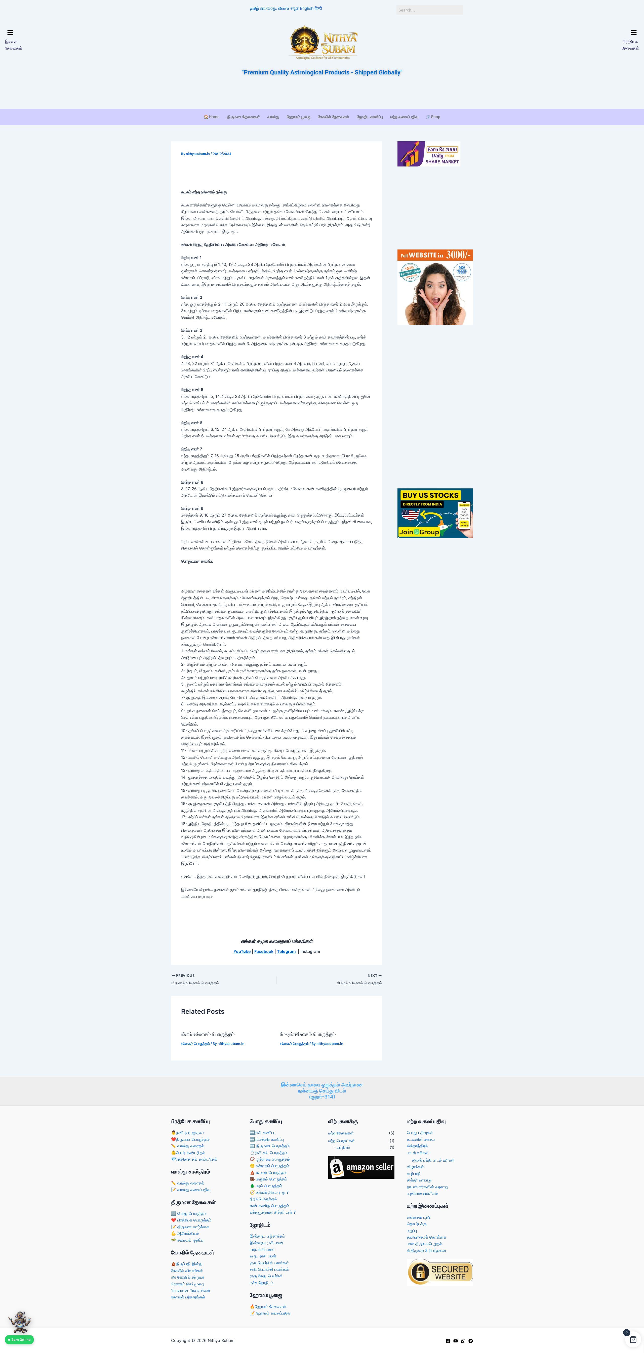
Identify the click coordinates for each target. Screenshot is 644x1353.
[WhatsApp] (463, 1341)
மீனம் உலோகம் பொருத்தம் (208, 1034)
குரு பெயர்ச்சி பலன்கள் (269, 1262)
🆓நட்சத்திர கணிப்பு (267, 1139)
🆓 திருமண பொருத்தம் (270, 1145)
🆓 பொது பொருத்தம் (189, 1213)
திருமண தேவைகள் (243, 116)
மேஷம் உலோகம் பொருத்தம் (308, 1034)
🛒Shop (433, 116)
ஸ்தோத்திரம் (417, 1145)
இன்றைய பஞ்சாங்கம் (267, 1236)
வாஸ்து (273, 116)
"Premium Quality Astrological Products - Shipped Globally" (322, 72)
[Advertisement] (322, 92)
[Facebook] (448, 1341)
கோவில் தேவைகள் (333, 116)
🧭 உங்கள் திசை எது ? (269, 1192)
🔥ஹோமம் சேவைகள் (268, 1306)
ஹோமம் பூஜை (298, 116)
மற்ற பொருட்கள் (341, 1140)
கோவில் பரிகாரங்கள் (188, 1296)
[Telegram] (470, 1341)
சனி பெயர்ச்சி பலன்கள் (269, 1269)
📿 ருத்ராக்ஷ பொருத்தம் (270, 1159)
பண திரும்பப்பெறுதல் (424, 1243)
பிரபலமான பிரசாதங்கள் (190, 1290)
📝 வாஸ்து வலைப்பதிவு (190, 1189)
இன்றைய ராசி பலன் (267, 1242)
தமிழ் (254, 8)
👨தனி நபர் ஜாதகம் (188, 1132)
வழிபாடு (413, 1173)
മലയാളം (268, 8)
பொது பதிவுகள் (420, 1132)
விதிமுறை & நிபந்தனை (426, 1250)
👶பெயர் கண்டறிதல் (188, 1152)
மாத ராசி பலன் (262, 1249)
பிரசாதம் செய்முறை (187, 1283)
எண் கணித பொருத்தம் (269, 1205)
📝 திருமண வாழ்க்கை (190, 1226)
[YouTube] (455, 1341)
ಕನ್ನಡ (294, 8)
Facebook (263, 951)
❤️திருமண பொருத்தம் (190, 1139)
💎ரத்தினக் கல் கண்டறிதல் (194, 1159)
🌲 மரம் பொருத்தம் (266, 1185)
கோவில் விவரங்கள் (187, 1270)
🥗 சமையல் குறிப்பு (187, 1240)
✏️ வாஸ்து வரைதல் (187, 1145)
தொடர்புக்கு (417, 1223)
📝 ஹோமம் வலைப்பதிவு (270, 1313)
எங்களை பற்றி (419, 1217)
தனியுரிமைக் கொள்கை (426, 1237)
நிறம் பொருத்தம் (263, 1198)
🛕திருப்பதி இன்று (186, 1263)
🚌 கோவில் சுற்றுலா (187, 1277)
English (306, 8)
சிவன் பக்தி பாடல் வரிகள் (433, 1160)
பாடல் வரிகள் (418, 1152)
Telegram (286, 951)
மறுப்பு (412, 1230)
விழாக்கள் (415, 1166)
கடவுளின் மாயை (421, 1139)
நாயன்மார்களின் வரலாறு (427, 1186)
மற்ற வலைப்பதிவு (404, 116)
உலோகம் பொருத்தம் (195, 1043)
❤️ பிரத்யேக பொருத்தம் (191, 1219)
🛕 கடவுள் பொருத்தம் (268, 1172)
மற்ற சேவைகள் (341, 1132)
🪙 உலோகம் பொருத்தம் (269, 1165)
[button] (82, 32)
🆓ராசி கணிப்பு (262, 1132)
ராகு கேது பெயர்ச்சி (266, 1275)
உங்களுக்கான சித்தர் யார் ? (273, 1212)
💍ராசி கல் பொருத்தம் (269, 1152)
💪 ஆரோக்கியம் (185, 1233)
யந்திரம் (343, 1147)
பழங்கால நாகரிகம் (422, 1193)
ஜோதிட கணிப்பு (370, 116)
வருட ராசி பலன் (263, 1255)
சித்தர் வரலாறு (419, 1179)
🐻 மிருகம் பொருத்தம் (268, 1178)
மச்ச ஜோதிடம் (261, 1282)
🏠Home (212, 116)
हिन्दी (318, 8)
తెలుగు (283, 8)
